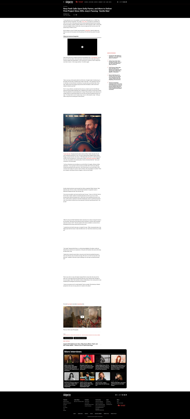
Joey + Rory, (84, 21)
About (74, 413)
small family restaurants (91, 158)
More (118, 399)
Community (98, 399)
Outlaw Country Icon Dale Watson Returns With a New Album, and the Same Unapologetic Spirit (86, 384)
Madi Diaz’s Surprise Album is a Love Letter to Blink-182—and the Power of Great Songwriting (71, 384)
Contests (87, 399)
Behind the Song (66, 401)
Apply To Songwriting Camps (100, 404)
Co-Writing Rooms (109, 404)
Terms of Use (106, 413)
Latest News (77, 399)
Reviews (64, 410)
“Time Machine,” (94, 57)
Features (112, 363)
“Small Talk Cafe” (67, 153)
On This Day (65, 407)
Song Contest (87, 401)
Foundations (108, 401)
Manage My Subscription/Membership (99, 409)
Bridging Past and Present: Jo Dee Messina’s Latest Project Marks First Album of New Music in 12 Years (118, 367)
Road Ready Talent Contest (89, 404)
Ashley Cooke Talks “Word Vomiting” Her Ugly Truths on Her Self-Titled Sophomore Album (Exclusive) (115, 63)
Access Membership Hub (99, 407)
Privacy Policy (114, 413)
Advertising (80, 413)
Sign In (91, 413)
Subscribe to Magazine (99, 401)
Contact (86, 413)
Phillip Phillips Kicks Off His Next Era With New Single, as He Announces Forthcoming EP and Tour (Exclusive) (102, 367)
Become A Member (98, 413)
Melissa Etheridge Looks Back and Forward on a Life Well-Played (118, 384)
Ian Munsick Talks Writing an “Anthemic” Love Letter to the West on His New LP (115, 57)
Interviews (65, 6)
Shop (118, 401)
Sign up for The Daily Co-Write (79, 401)
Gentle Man (79, 304)
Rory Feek (69, 304)
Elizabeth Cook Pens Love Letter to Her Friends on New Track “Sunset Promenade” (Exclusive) (87, 367)
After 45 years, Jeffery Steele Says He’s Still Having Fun (102, 384)
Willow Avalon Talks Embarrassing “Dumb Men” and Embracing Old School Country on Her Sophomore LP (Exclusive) (71, 368)
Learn (107, 399)
